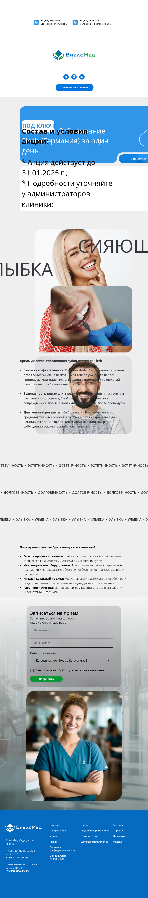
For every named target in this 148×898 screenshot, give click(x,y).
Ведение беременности (95, 830)
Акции (53, 841)
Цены (84, 825)
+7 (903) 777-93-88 (89, 20)
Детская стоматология (94, 841)
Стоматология (89, 836)
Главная (54, 825)
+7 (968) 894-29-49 (50, 20)
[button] (74, 87)
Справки (118, 830)
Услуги (53, 836)
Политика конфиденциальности (62, 849)
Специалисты (58, 830)
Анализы (118, 825)
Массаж (117, 841)
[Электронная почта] (82, 77)
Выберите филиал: (43, 653)
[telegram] (66, 77)
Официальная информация (58, 857)
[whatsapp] (74, 77)
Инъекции (119, 836)
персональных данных (92, 670)
